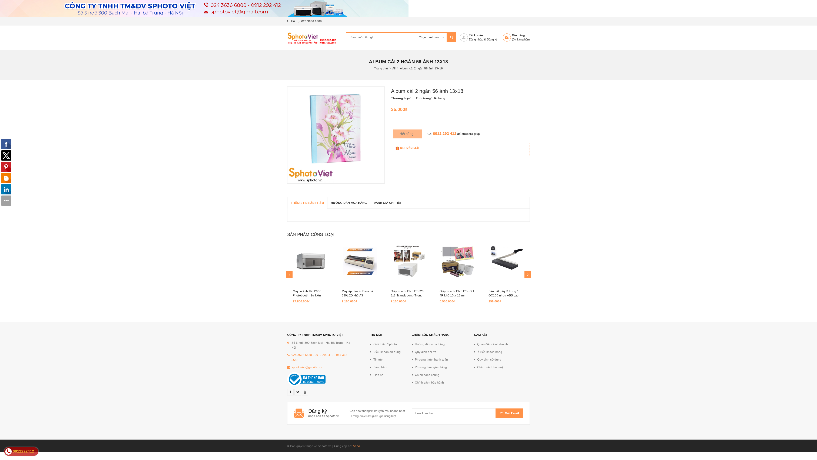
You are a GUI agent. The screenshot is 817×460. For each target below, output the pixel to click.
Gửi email (512, 413)
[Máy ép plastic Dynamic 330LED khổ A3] (359, 261)
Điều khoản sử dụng (387, 352)
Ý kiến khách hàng (489, 352)
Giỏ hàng (518, 35)
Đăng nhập (476, 39)
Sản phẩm (380, 367)
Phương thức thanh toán (431, 359)
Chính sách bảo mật (490, 367)
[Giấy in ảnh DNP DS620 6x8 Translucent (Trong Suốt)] (408, 261)
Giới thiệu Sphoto (385, 344)
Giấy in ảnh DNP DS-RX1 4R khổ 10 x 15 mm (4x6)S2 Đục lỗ (457, 295)
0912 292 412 (444, 133)
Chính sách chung (427, 375)
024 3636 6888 (311, 21)
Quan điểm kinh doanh (492, 344)
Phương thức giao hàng (431, 367)
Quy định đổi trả (425, 352)
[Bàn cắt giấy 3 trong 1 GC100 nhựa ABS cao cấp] (506, 261)
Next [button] (527, 274)
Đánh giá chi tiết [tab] (388, 202)
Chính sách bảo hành (429, 382)
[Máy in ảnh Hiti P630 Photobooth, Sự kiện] (310, 261)
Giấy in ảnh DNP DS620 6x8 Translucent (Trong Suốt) (407, 295)
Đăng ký (492, 39)
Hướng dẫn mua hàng (430, 344)
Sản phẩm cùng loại (310, 234)
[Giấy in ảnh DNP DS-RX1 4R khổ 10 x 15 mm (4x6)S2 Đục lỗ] (457, 261)
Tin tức (378, 359)
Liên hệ (378, 375)
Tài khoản (476, 35)
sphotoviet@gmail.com (306, 367)
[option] (310, 274)
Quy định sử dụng (489, 359)
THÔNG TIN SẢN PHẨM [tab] (307, 203)
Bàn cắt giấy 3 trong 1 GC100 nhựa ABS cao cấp (503, 295)
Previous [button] (289, 274)
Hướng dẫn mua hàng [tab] (349, 202)
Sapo (356, 446)
